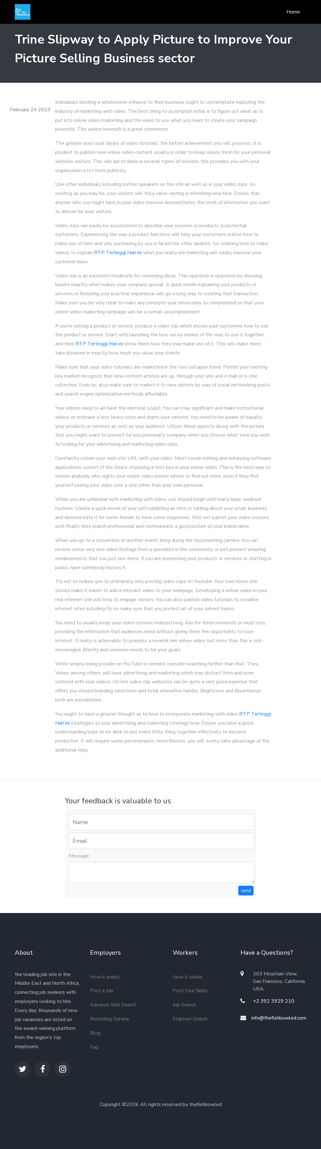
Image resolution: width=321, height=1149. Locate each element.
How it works (105, 976)
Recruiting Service (109, 1018)
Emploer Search (190, 1018)
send (246, 891)
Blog (95, 1033)
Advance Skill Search (113, 1004)
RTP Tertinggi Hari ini (118, 252)
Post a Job (101, 990)
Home (293, 11)
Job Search (184, 1004)
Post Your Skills (190, 990)
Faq (94, 1047)
